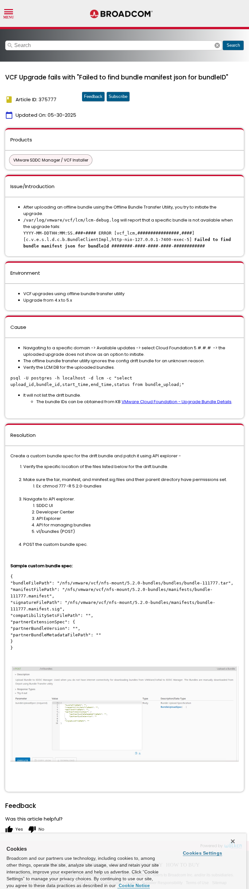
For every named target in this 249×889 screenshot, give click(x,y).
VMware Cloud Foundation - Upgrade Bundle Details (176, 402)
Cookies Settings (202, 853)
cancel (217, 45)
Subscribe (118, 96)
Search (233, 45)
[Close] (233, 841)
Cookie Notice (133, 885)
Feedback (93, 96)
